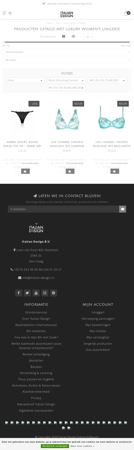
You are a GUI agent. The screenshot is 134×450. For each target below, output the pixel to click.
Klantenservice (36, 312)
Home (49, 23)
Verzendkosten (30, 163)
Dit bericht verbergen (55, 446)
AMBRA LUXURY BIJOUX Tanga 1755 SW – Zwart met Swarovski (22, 146)
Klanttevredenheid (36, 392)
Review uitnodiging (36, 354)
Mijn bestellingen (97, 325)
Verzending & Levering (36, 373)
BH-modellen (36, 331)
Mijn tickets (98, 331)
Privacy (36, 398)
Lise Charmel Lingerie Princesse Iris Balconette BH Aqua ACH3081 (112, 146)
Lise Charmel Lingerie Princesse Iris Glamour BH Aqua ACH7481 (67, 146)
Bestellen (36, 360)
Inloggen (98, 312)
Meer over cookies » (82, 446)
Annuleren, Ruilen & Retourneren (36, 385)
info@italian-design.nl (38, 278)
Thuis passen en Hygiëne (36, 379)
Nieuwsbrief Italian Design (36, 404)
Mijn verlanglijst (98, 337)
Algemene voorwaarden (36, 410)
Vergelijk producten (98, 344)
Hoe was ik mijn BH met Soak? (36, 337)
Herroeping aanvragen (98, 319)
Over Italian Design (36, 319)
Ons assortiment (98, 350)
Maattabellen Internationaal (36, 325)
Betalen (36, 367)
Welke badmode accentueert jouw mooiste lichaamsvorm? (36, 346)
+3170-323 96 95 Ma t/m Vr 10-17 (38, 269)
